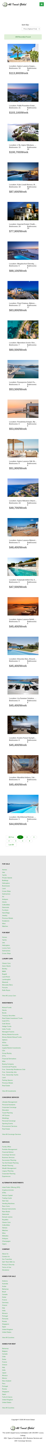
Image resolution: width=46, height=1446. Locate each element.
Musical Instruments (9, 1209)
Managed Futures (8, 1032)
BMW (4, 971)
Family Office (6, 1147)
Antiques (5, 899)
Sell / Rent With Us (8, 1262)
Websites (5, 1236)
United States (6, 1332)
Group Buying (6, 1053)
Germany (5, 1302)
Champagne (6, 1241)
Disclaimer (5, 1270)
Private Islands (7, 878)
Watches (5, 926)
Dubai (4, 1297)
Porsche (5, 987)
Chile (4, 1356)
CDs (3, 1050)
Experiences (6, 1176)
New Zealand (6, 1381)
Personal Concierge (9, 1121)
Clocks (4, 902)
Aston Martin (6, 966)
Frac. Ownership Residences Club (13, 1069)
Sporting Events (7, 1123)
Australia (5, 1283)
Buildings (5, 880)
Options (4, 1040)
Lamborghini (6, 979)
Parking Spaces (7, 1080)
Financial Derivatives (9, 1059)
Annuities (5, 1045)
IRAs (3, 1061)
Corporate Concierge (9, 1107)
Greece (4, 1305)
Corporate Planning (8, 1173)
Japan (4, 1373)
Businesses (6, 886)
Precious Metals (7, 918)
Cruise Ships (6, 891)
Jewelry (4, 915)
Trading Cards (7, 1198)
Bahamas (5, 1289)
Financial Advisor (8, 1152)
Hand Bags (6, 913)
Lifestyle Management (9, 1102)
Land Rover (6, 977)
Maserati (5, 982)
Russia (4, 1321)
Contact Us (6, 1256)
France (4, 1300)
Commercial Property (9, 1067)
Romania (5, 1319)
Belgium (5, 1351)
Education (5, 1110)
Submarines (6, 894)
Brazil (4, 1292)
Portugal (5, 1316)
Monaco (5, 1313)
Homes (4, 870)
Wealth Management (9, 1168)
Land (4, 888)
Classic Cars (6, 963)
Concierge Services (8, 1155)
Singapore (5, 1324)
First (12, 837)
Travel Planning (7, 1113)
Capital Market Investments (11, 1048)
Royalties (5, 1219)
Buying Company (8, 1064)
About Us (5, 1254)
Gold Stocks (6, 1023)
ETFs (4, 1056)
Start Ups (5, 1201)
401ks (4, 1042)
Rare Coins (6, 1206)
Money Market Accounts (10, 1034)
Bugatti (4, 974)
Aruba (4, 1286)
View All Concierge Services (11, 1134)
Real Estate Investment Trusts (12, 1018)
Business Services (8, 1157)
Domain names (7, 1217)
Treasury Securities (8, 1015)
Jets (3, 872)
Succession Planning (9, 1160)
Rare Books (6, 1211)
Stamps (4, 1228)
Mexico (4, 1378)
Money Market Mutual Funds (12, 1037)
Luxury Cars (6, 948)
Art (3, 896)
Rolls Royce (6, 990)
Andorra (5, 1281)
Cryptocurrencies (8, 1190)
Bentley (4, 969)
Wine (4, 923)
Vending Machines (8, 1203)
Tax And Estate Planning (10, 1163)
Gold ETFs (5, 1021)
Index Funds (6, 1029)
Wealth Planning (7, 1165)
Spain (4, 1327)
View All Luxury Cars (9, 995)
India (3, 1310)
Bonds (4, 1013)
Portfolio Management (9, 1149)
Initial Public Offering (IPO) (11, 1187)
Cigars (4, 1244)
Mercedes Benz (7, 985)
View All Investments (9, 1091)
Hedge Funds (6, 1026)
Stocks (4, 1010)
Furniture (5, 910)
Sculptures (5, 921)
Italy (3, 1308)
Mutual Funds (6, 1007)
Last (10, 845)
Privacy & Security (8, 1264)
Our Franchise (7, 1259)
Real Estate (6, 1085)
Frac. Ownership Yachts (10, 1075)
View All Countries (8, 1337)
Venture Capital (7, 1195)
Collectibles (6, 905)
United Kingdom (7, 1329)
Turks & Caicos (7, 1397)
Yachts (4, 875)
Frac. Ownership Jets (9, 1072)
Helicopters (6, 883)
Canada (4, 1294)
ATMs (4, 1193)
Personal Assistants (8, 1105)
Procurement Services (9, 1126)
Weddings (5, 1118)
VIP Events (6, 1115)
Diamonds (5, 907)
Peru (3, 1383)
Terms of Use (6, 1267)
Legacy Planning (7, 1171)
